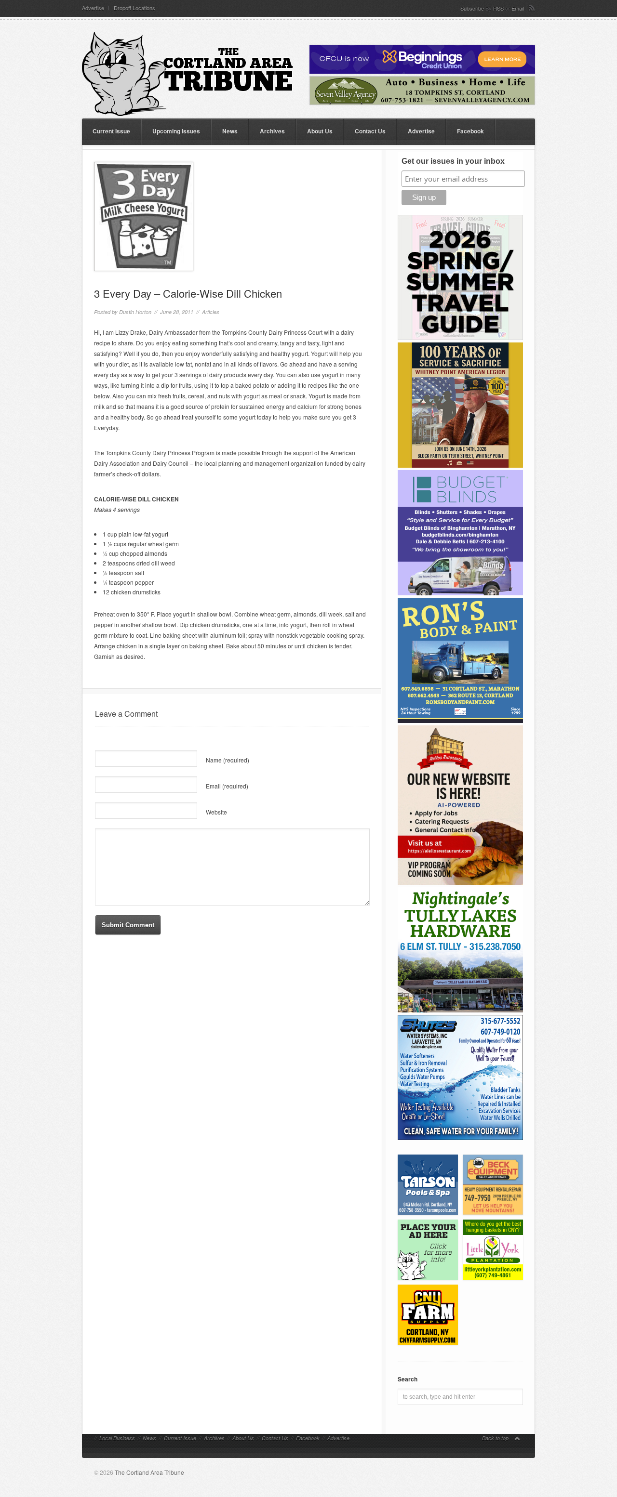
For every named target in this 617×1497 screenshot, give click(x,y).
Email (517, 8)
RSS (498, 8)
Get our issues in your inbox (453, 161)
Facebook (470, 131)
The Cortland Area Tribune (149, 1472)
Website (216, 812)
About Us (320, 131)
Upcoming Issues (176, 131)
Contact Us (370, 131)
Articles (210, 311)
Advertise (93, 8)
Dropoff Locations (134, 8)
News (230, 131)
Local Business (117, 1438)
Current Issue (111, 131)
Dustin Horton (135, 311)
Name (227, 760)
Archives (272, 131)
